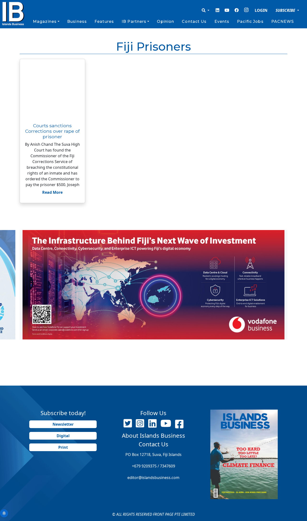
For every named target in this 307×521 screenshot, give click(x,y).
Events (222, 21)
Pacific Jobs (250, 21)
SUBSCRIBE (286, 10)
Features (104, 21)
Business (77, 21)
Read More (52, 192)
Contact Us (194, 21)
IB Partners (134, 21)
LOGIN (261, 10)
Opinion (165, 21)
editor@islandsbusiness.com (153, 477)
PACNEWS (282, 21)
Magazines (45, 21)
